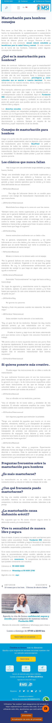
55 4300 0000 (18, 566)
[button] (6, 8)
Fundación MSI (35, 540)
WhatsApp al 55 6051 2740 (23, 571)
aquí (17, 575)
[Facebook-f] (20, 691)
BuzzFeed (34, 144)
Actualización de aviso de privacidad (26, 719)
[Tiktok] (36, 691)
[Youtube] (32, 691)
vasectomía (19, 559)
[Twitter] (24, 691)
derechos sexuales (13, 109)
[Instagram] (28, 691)
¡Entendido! (26, 715)
